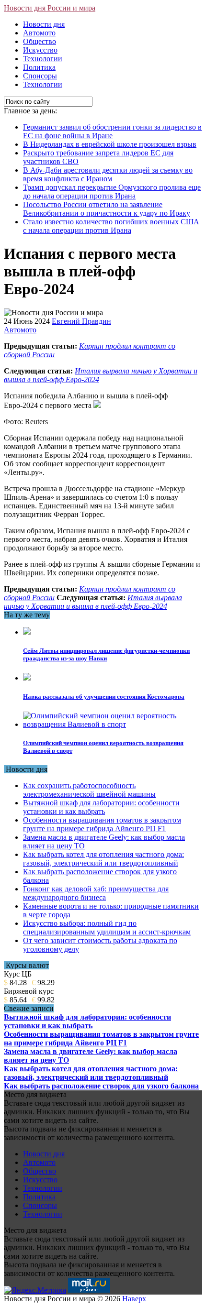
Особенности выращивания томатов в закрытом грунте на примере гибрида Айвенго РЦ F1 (102, 824)
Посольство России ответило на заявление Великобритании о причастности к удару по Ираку (106, 208)
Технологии (42, 59)
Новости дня (44, 24)
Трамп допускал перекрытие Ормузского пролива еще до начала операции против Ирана (112, 191)
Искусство (40, 50)
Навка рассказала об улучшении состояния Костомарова (103, 696)
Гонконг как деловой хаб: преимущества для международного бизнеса (96, 893)
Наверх (134, 1299)
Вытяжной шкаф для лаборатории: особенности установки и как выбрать (101, 807)
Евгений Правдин (81, 321)
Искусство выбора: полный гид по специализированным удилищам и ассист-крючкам (107, 927)
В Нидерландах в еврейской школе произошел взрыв (109, 144)
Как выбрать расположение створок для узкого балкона (101, 1086)
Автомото (39, 33)
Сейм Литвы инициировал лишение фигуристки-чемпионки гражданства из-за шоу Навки (106, 654)
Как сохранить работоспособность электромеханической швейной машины (89, 789)
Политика (39, 67)
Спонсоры (40, 76)
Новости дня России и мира (49, 8)
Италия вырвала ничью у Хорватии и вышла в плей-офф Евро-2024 (93, 601)
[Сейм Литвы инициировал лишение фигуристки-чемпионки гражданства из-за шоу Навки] (27, 632)
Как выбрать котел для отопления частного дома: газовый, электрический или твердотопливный (103, 858)
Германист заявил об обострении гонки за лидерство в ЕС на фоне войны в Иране (112, 131)
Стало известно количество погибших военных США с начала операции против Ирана (111, 226)
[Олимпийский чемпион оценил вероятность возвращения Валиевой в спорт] (112, 724)
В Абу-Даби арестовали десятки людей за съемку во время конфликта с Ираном (108, 174)
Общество (39, 41)
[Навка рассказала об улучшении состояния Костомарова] (27, 678)
